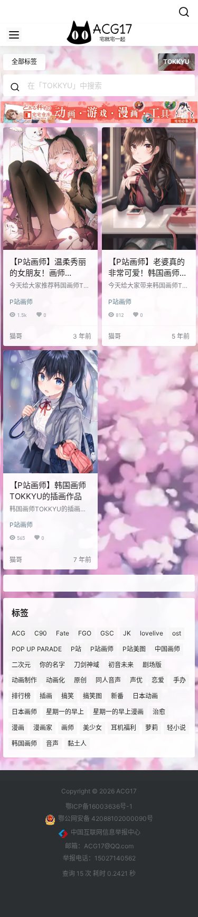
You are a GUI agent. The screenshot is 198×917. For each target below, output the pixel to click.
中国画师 (167, 649)
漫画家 (42, 728)
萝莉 (151, 728)
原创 (80, 680)
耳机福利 (123, 728)
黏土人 (77, 743)
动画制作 (24, 680)
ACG (18, 633)
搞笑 (67, 696)
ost (176, 633)
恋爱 (158, 680)
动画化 (55, 680)
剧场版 (152, 665)
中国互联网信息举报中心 (105, 832)
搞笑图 (92, 696)
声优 (136, 680)
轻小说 (176, 728)
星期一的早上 (65, 712)
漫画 (18, 728)
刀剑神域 (86, 665)
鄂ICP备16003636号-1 (99, 806)
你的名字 (52, 665)
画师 (67, 728)
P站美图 (134, 649)
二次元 (21, 665)
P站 (76, 649)
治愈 (159, 712)
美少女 (92, 728)
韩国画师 (24, 743)
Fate (62, 633)
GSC (107, 633)
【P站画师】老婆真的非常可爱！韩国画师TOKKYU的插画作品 (146, 273)
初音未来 (121, 665)
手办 (179, 680)
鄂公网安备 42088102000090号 (105, 818)
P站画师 (21, 302)
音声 (52, 743)
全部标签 (24, 62)
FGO (84, 633)
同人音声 (108, 680)
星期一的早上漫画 (118, 712)
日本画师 (24, 712)
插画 (46, 696)
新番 (117, 696)
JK (127, 633)
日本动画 (145, 696)
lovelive (151, 633)
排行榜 (21, 696)
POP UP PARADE (37, 649)
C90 (40, 633)
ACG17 (126, 791)
